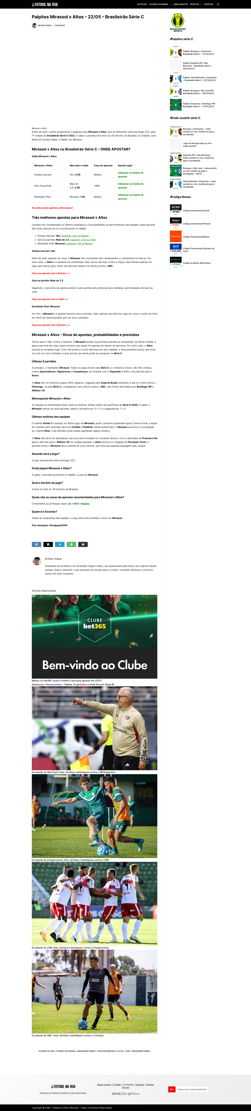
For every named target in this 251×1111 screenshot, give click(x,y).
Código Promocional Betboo (196, 236)
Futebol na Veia (46, 1051)
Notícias (142, 4)
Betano (85, 503)
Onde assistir (181, 4)
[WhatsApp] (71, 544)
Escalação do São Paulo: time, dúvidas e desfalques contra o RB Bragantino (73, 772)
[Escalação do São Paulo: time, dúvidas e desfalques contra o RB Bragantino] (94, 728)
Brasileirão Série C (87, 1051)
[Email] (83, 544)
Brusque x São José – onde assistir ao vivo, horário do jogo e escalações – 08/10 (200, 171)
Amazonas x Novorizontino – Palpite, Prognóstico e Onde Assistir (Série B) (73, 684)
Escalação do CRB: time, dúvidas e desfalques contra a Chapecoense (70, 947)
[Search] (218, 4)
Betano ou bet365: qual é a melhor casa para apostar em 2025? (67, 680)
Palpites (194, 4)
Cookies (140, 1084)
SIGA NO (117, 1093)
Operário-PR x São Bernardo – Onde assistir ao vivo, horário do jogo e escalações (198, 158)
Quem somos (104, 1084)
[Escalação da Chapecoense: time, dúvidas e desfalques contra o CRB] (94, 816)
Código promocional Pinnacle (197, 223)
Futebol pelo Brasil (66, 1051)
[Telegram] (59, 544)
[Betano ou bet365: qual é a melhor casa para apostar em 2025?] (94, 637)
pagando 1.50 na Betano (79, 243)
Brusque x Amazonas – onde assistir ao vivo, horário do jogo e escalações (199, 132)
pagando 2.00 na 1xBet (83, 239)
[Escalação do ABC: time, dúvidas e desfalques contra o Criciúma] (94, 992)
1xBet (75, 503)
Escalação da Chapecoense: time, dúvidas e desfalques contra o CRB (70, 859)
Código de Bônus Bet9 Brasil (196, 263)
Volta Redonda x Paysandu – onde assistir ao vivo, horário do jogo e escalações (199, 184)
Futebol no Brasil (158, 4)
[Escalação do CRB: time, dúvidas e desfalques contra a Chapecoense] (94, 904)
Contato (117, 1084)
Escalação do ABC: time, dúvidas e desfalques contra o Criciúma (67, 1035)
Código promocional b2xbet (196, 210)
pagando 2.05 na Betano (75, 235)
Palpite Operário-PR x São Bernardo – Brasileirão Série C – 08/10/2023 (198, 66)
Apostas (208, 4)
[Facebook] (36, 544)
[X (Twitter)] (48, 544)
